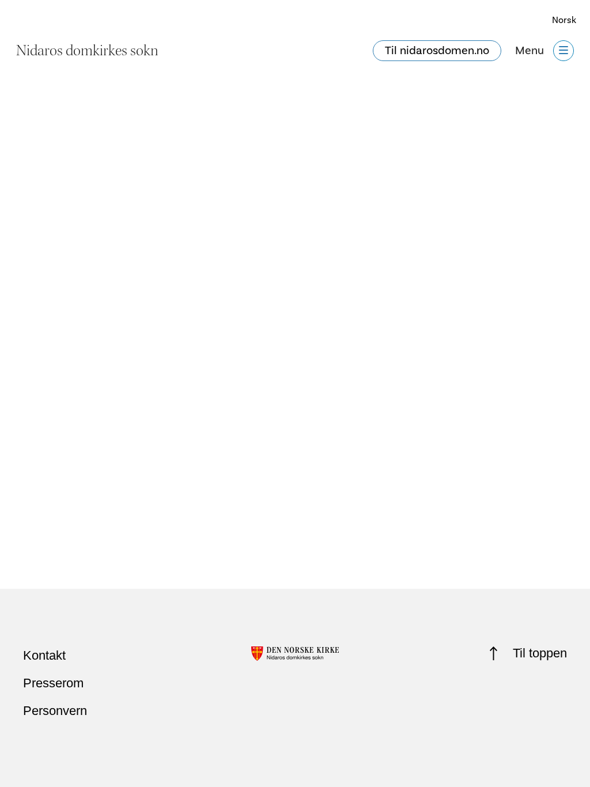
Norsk (564, 20)
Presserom (53, 683)
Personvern (55, 710)
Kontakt (44, 655)
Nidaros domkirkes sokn (87, 51)
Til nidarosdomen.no (437, 50)
